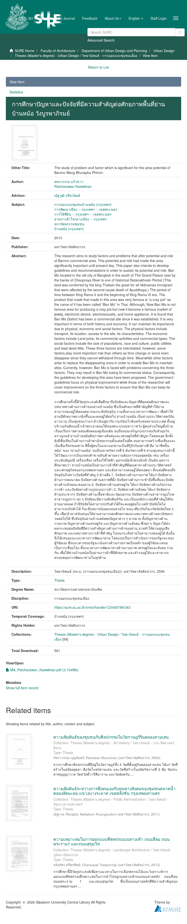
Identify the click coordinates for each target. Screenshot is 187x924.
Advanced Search (101, 40)
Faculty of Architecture (58, 50)
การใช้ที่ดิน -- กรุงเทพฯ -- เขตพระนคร (83, 214)
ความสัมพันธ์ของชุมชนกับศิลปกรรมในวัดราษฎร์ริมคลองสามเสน (111, 737)
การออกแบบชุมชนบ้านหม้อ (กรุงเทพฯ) (83, 204)
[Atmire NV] (167, 907)
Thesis (59, 580)
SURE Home (24, 50)
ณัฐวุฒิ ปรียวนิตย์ (67, 195)
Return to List (98, 67)
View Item (17, 81)
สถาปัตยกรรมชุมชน (69, 223)
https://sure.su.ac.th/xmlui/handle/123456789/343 (92, 607)
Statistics (16, 92)
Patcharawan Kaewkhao (73, 186)
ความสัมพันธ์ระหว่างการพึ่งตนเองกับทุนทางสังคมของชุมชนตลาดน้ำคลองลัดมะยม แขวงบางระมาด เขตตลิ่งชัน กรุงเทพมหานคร (114, 790)
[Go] (180, 32)
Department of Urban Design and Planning (114, 50)
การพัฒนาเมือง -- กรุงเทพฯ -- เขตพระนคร (85, 209)
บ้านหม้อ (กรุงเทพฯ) (69, 228)
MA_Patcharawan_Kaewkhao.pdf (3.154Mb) (43, 669)
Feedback (89, 18)
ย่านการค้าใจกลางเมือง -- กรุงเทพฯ (80, 219)
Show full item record (22, 687)
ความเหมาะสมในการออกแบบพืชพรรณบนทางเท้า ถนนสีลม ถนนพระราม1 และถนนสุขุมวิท (111, 841)
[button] (113, 18)
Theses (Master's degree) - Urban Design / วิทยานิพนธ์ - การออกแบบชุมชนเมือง (76, 55)
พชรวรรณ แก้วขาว (68, 181)
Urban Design (164, 50)
